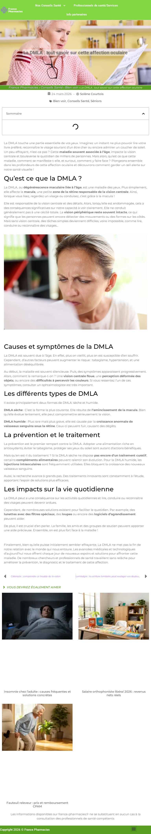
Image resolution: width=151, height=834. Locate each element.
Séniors (96, 101)
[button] (143, 113)
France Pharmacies (23, 87)
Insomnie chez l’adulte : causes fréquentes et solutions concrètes (37, 693)
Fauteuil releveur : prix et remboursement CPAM (37, 804)
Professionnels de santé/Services (96, 5)
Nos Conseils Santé (48, 5)
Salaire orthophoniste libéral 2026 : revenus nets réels (114, 693)
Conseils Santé (52, 87)
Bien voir (71, 87)
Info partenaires (76, 14)
